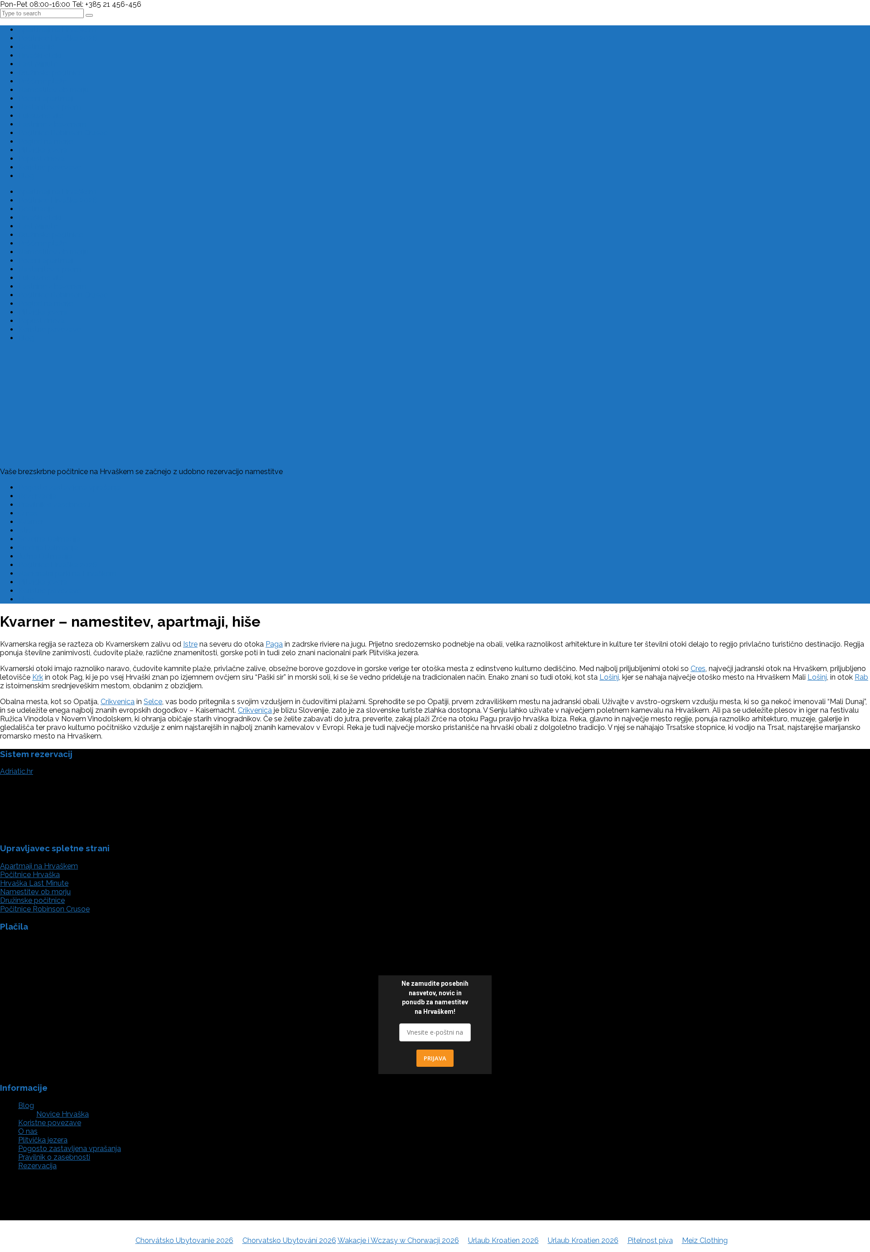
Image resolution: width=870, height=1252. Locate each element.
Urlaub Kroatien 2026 (503, 1240)
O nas (28, 513)
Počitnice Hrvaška (30, 874)
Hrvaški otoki (39, 55)
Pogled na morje (45, 141)
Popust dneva (41, 158)
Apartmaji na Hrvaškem (57, 29)
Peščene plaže (42, 81)
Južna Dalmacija (45, 556)
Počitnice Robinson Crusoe (63, 133)
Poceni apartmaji (46, 98)
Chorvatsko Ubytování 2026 (289, 1240)
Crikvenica (118, 701)
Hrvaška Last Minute (34, 883)
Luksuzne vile (40, 115)
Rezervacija (37, 496)
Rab (861, 677)
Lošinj (609, 677)
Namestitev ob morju (53, 90)
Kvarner (31, 522)
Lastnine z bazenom (52, 124)
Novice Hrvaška (62, 1114)
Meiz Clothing (705, 1240)
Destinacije (36, 47)
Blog (26, 176)
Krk (37, 677)
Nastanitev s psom (49, 107)
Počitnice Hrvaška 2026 (57, 38)
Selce (153, 701)
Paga (274, 644)
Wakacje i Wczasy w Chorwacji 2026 (398, 1240)
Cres (698, 668)
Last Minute (38, 64)
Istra (25, 530)
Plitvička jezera (43, 150)
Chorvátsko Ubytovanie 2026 (184, 1240)
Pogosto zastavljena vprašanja (69, 487)
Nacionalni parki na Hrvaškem (67, 573)
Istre (190, 644)
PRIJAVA (435, 1058)
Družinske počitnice (50, 72)
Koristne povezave (49, 167)
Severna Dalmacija (49, 539)
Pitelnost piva (650, 1240)
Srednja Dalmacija (48, 547)
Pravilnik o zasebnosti (54, 504)
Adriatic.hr (16, 771)
